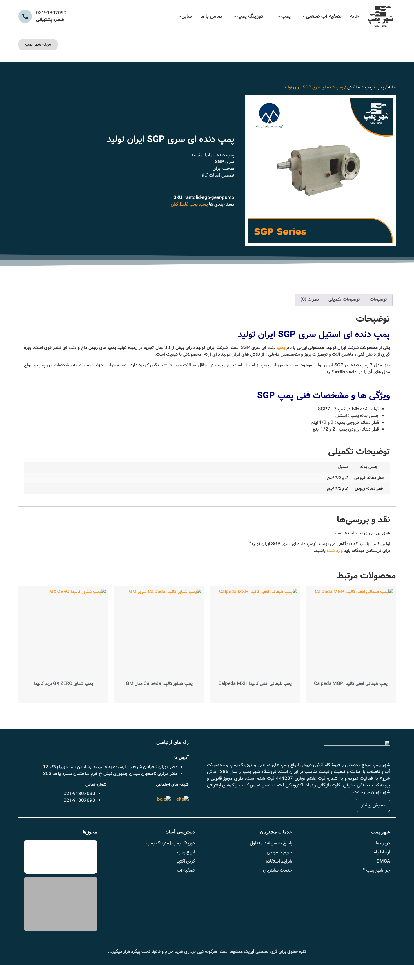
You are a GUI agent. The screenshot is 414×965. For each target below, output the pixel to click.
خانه (354, 16)
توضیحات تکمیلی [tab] (344, 299)
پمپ (286, 16)
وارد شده (335, 550)
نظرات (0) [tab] (310, 299)
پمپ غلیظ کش (360, 87)
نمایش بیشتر (373, 805)
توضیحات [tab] (378, 299)
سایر (187, 16)
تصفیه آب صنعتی (324, 16)
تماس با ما (211, 16)
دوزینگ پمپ (250, 16)
